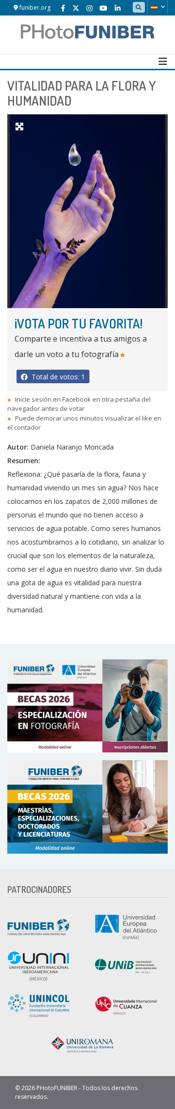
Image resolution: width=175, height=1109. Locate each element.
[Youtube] (103, 8)
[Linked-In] (118, 8)
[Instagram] (89, 8)
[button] (157, 7)
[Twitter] (75, 8)
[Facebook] (63, 8)
